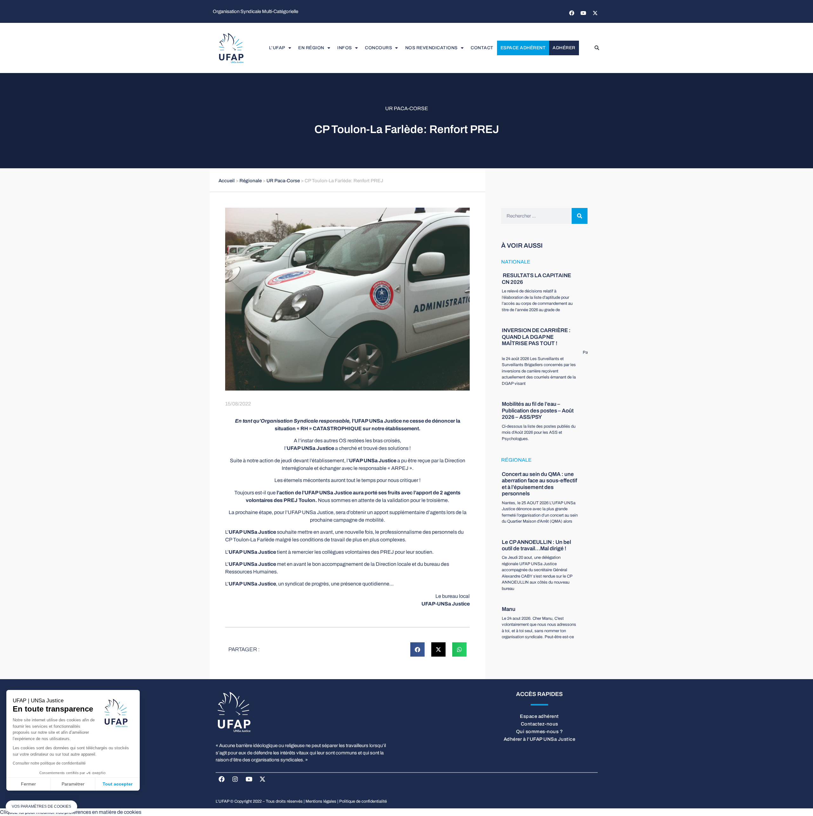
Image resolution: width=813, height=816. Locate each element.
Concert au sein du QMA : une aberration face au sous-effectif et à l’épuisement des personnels (539, 484)
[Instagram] (235, 779)
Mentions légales (321, 801)
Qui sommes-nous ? (539, 731)
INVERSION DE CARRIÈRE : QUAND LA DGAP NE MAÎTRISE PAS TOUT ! (536, 336)
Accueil (226, 180)
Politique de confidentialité (363, 801)
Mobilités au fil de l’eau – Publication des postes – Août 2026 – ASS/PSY (538, 410)
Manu (508, 609)
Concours (378, 47)
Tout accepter (117, 783)
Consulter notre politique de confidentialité (49, 763)
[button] (597, 48)
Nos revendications (431, 47)
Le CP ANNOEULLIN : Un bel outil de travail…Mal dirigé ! (536, 545)
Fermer (28, 783)
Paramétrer (73, 783)
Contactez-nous (539, 723)
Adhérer (564, 47)
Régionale (250, 180)
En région (311, 47)
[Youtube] (583, 13)
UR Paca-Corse (406, 108)
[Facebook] (572, 13)
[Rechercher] (580, 216)
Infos (344, 47)
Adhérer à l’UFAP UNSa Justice (539, 739)
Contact (482, 47)
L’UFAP (277, 47)
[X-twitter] (595, 13)
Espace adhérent (523, 47)
